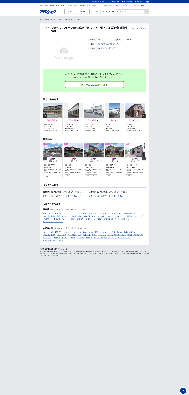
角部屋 (112, 213)
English (105, 5)
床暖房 (73, 219)
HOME (70, 11)
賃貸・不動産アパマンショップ (48, 19)
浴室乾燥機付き (129, 213)
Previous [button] (45, 116)
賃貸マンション (48, 196)
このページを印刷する (138, 28)
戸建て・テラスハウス (73, 196)
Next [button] (144, 116)
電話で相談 (95, 11)
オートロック (104, 213)
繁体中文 (118, 5)
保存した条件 (115, 2)
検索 (146, 11)
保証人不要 (87, 216)
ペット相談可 (72, 216)
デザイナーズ (138, 216)
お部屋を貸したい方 (143, 5)
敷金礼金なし (109, 219)
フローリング (76, 213)
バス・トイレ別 (48, 213)
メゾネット (65, 219)
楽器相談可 (80, 219)
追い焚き (120, 213)
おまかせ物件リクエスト (99, 1)
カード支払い (98, 219)
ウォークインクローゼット (116, 216)
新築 (79, 216)
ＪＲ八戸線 (101, 44)
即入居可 (58, 213)
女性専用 (89, 219)
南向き (91, 213)
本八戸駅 (109, 44)
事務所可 (57, 219)
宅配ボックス (61, 216)
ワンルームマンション (122, 219)
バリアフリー (47, 219)
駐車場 (85, 213)
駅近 (96, 213)
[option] (53, 118)
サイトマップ (132, 5)
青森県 (60, 19)
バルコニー (67, 213)
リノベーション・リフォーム (53, 222)
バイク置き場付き (49, 216)
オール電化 (102, 216)
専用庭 (129, 216)
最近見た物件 (128, 2)
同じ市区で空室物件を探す (94, 84)
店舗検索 (83, 11)
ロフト (94, 216)
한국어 (125, 5)
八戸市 (66, 19)
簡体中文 (111, 5)
